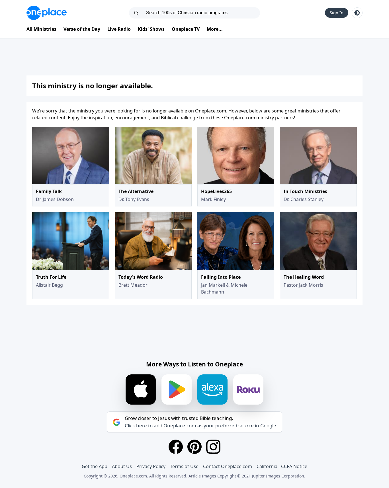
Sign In (336, 12)
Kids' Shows (151, 29)
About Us (122, 466)
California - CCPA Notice (282, 466)
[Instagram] (213, 447)
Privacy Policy (150, 466)
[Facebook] (176, 447)
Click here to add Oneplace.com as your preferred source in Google (200, 426)
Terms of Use (184, 466)
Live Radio (119, 29)
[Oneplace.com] (46, 13)
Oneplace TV (186, 29)
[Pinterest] (194, 447)
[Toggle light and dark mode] (357, 12)
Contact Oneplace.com (227, 466)
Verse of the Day (82, 29)
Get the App (94, 466)
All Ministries (41, 29)
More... (215, 29)
